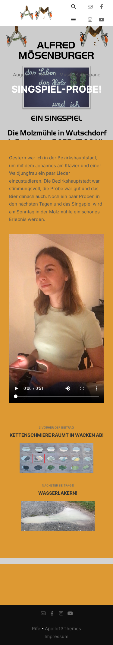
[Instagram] (90, 20)
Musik (66, 75)
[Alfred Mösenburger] (36, 13)
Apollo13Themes (63, 628)
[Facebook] (101, 7)
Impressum (56, 636)
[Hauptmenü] (73, 20)
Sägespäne (87, 75)
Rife (36, 628)
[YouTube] (101, 20)
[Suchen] (73, 7)
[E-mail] (90, 7)
